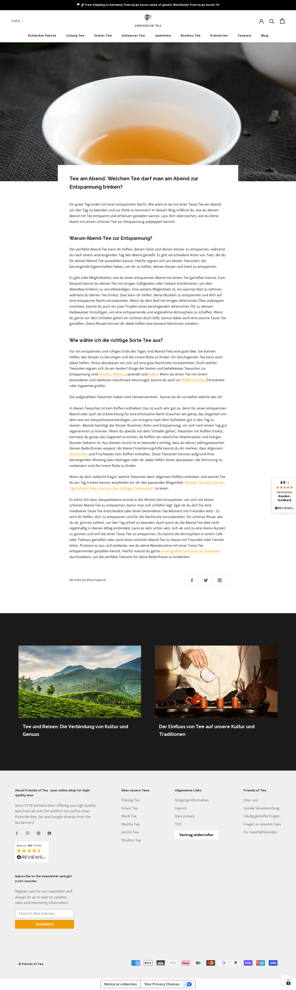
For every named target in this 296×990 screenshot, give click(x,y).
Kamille (105, 374)
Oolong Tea (130, 800)
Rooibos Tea (131, 840)
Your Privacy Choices (162, 984)
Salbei (153, 374)
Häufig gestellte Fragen (262, 816)
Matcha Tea (130, 824)
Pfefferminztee (192, 380)
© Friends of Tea (30, 964)
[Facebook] (16, 833)
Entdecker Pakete (42, 35)
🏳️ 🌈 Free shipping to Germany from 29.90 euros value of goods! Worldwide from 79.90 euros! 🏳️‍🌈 (148, 4)
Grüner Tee (103, 35)
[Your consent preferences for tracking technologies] (288, 982)
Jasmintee (163, 35)
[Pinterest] (38, 833)
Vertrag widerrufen (196, 834)
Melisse (118, 374)
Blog (264, 35)
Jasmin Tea (130, 832)
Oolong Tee (75, 35)
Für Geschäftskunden (260, 832)
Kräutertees (78, 454)
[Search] (271, 21)
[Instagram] (27, 833)
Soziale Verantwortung (261, 808)
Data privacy (185, 816)
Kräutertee (219, 35)
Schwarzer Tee (133, 35)
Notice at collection (120, 984)
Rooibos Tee (190, 35)
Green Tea (129, 808)
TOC (178, 824)
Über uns (251, 800)
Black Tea (128, 816)
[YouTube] (49, 833)
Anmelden (45, 924)
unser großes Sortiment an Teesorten (190, 551)
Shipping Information (192, 800)
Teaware (244, 35)
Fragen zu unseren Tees (262, 824)
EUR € (16, 21)
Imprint (181, 808)
